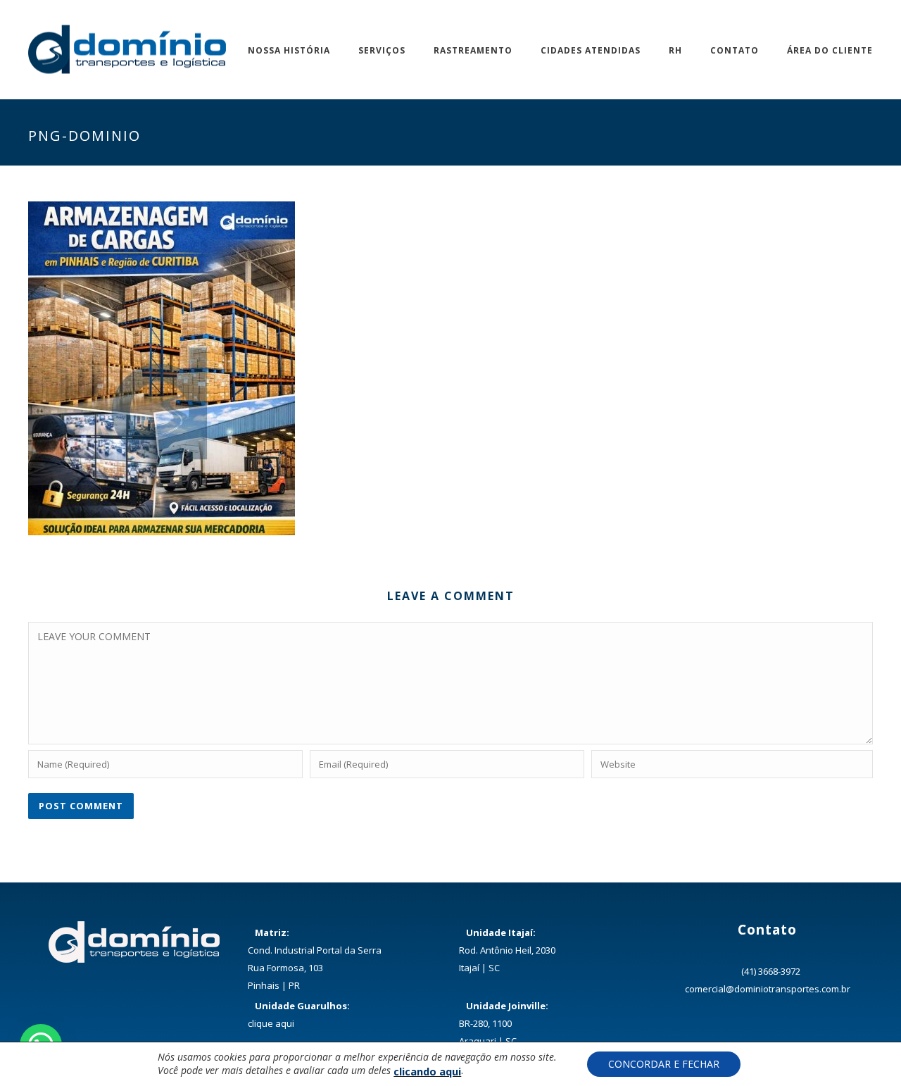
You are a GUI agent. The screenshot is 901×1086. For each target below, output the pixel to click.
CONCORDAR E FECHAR (663, 1064)
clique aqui (271, 1023)
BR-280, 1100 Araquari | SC (503, 1023)
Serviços (381, 50)
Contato (734, 50)
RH (675, 50)
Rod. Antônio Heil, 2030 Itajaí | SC (507, 950)
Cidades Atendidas (591, 50)
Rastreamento (473, 50)
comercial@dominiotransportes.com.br (767, 988)
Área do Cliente (830, 50)
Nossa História (289, 50)
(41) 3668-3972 (770, 971)
